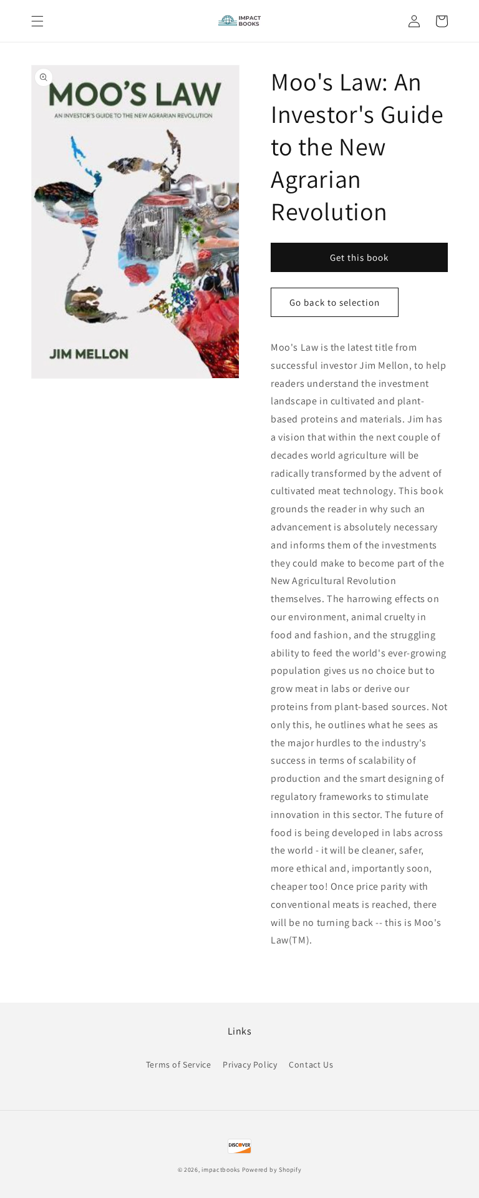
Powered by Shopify (272, 1170)
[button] (37, 21)
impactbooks (220, 1170)
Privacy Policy (250, 1064)
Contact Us (311, 1064)
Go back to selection (334, 302)
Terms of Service (178, 1064)
